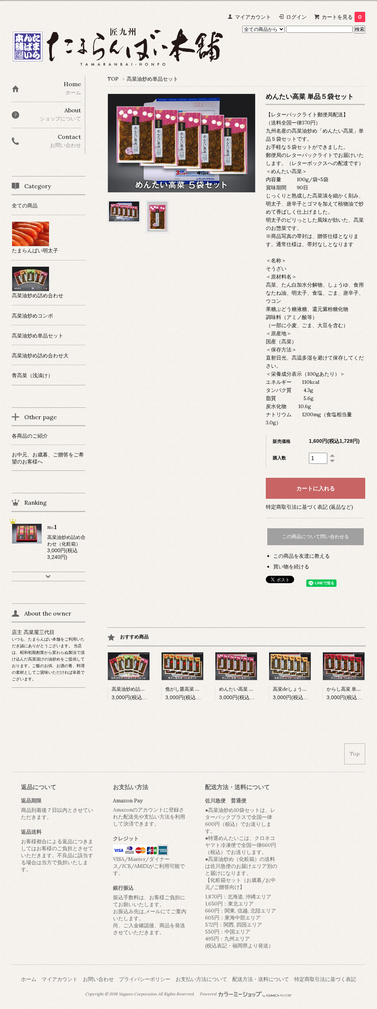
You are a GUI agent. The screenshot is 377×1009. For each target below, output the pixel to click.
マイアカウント (253, 17)
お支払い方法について (201, 979)
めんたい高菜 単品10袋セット (250, 689)
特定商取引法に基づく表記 (325, 979)
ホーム (28, 979)
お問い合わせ (98, 979)
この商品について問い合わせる (315, 536)
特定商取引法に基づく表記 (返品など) (309, 507)
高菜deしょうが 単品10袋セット (307, 689)
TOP (113, 79)
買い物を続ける (291, 566)
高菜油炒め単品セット (152, 79)
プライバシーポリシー (144, 979)
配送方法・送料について (260, 979)
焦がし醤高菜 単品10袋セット (197, 689)
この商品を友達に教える (301, 556)
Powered (208, 993)
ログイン (296, 17)
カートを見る (342, 17)
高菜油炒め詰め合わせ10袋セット (147, 689)
